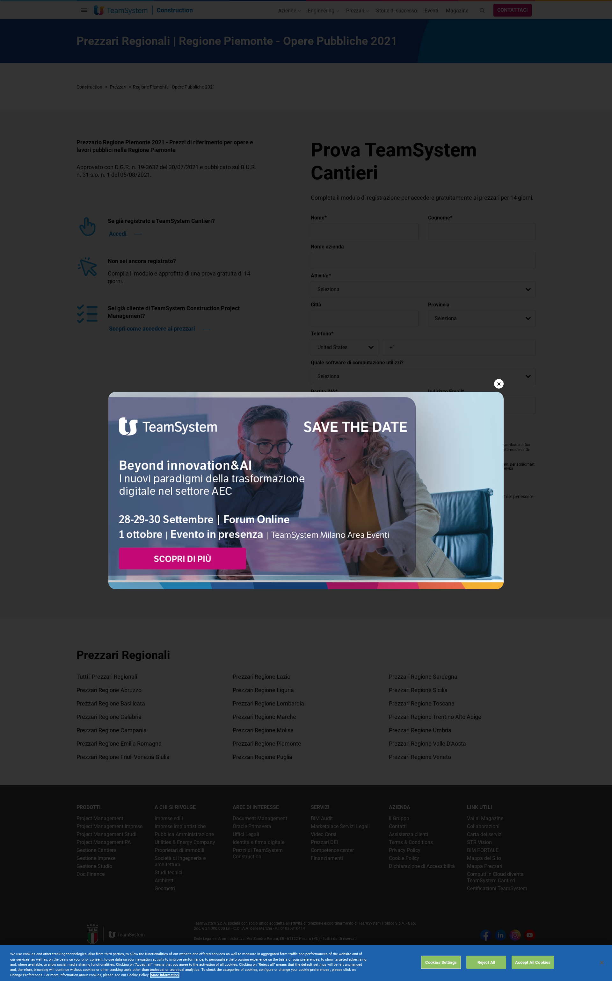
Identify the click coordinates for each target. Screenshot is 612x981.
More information (164, 975)
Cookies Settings (441, 962)
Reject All (486, 962)
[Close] (602, 963)
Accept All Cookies (532, 962)
